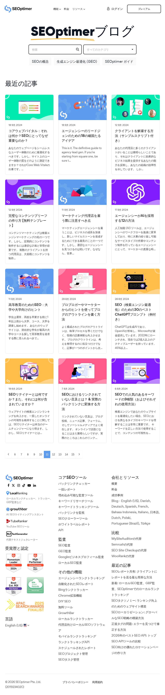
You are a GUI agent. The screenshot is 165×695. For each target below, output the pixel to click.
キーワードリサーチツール (75, 501)
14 (66, 454)
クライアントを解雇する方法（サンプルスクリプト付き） (134, 135)
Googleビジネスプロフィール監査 (81, 557)
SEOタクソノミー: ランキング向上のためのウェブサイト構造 (134, 603)
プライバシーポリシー (75, 682)
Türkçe (145, 523)
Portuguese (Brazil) (125, 523)
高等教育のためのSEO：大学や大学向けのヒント (28, 307)
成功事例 (117, 495)
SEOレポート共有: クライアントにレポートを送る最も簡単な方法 (134, 574)
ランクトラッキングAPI (73, 642)
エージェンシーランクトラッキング (81, 578)
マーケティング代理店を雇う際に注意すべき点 (81, 218)
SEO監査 (64, 545)
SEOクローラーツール (73, 518)
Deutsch (118, 506)
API (60, 530)
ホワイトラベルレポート (74, 524)
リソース (77, 9)
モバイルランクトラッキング (77, 636)
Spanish (130, 506)
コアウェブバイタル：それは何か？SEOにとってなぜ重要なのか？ (28, 135)
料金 (66, 9)
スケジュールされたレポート (77, 648)
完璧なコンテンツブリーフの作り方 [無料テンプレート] (28, 220)
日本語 (154, 512)
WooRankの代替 (123, 556)
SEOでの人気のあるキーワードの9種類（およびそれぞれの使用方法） (135, 399)
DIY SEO (64, 601)
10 (40, 454)
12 (53, 454)
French (143, 506)
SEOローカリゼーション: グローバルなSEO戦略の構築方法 (134, 615)
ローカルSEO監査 (70, 563)
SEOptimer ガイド (119, 61)
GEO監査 (64, 551)
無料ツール (65, 607)
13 (59, 454)
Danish (145, 501)
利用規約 (97, 682)
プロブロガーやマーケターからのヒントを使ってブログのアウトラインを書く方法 (81, 312)
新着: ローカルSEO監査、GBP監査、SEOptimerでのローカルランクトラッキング (135, 589)
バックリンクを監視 (71, 512)
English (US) (130, 501)
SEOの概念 (40, 61)
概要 (114, 483)
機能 (55, 9)
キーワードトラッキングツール (78, 507)
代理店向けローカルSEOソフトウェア (81, 627)
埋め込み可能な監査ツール (75, 495)
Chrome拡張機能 (70, 595)
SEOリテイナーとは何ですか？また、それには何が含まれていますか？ (28, 399)
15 (72, 454)
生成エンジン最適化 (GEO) (77, 61)
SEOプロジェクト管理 (73, 654)
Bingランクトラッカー (73, 590)
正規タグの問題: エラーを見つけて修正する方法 (136, 627)
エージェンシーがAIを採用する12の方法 (134, 218)
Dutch (116, 518)
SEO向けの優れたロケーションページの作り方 (135, 650)
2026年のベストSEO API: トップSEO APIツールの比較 (134, 638)
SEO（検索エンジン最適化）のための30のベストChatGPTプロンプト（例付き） (135, 312)
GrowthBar (66, 613)
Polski (126, 518)
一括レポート (67, 489)
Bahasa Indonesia (124, 512)
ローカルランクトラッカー (75, 619)
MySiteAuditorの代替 (126, 538)
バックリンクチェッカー (74, 483)
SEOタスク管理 (68, 659)
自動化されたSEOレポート (76, 584)
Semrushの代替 (122, 544)
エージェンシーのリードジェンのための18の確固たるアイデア (81, 135)
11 (47, 454)
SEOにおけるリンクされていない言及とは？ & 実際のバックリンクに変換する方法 (81, 401)
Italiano (143, 512)
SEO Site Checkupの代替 (129, 550)
